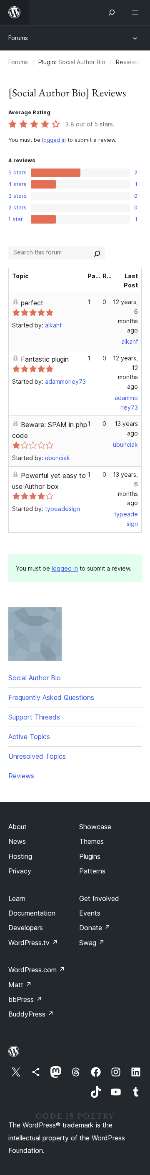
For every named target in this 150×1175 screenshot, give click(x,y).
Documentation (31, 913)
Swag (92, 942)
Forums (18, 37)
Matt (20, 985)
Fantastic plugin (45, 359)
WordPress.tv (33, 942)
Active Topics (29, 736)
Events (89, 913)
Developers (25, 927)
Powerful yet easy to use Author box (49, 481)
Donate (94, 927)
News (17, 841)
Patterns (92, 871)
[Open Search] (111, 12)
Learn (16, 898)
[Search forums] (97, 252)
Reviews (21, 776)
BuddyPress (31, 1014)
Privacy (19, 871)
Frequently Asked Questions (51, 697)
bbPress (25, 999)
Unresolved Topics (37, 756)
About (17, 827)
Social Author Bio (81, 61)
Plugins (89, 856)
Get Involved (99, 898)
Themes (91, 841)
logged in (54, 140)
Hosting (20, 856)
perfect (32, 303)
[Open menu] (136, 12)
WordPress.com (36, 970)
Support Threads (34, 717)
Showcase (95, 827)
